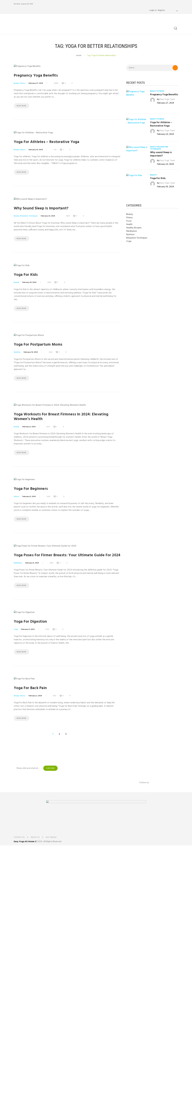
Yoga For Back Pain (30, 688)
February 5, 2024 (29, 426)
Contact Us (19, 837)
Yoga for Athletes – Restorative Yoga (46, 142)
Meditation (18, 563)
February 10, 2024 (29, 282)
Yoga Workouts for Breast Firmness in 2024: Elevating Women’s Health (61, 416)
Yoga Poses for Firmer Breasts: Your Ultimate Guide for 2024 (67, 555)
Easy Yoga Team (167, 99)
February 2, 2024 (35, 695)
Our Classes (51, 837)
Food (128, 221)
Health (129, 224)
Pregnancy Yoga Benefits (36, 75)
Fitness (22, 83)
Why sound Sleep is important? (41, 208)
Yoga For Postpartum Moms (38, 344)
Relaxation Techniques (29, 216)
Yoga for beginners (31, 489)
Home (78, 55)
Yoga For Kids (26, 275)
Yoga (16, 629)
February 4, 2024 (32, 563)
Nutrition (17, 352)
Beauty (16, 83)
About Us (35, 837)
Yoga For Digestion (30, 621)
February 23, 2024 (36, 149)
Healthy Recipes (133, 228)
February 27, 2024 (36, 83)
